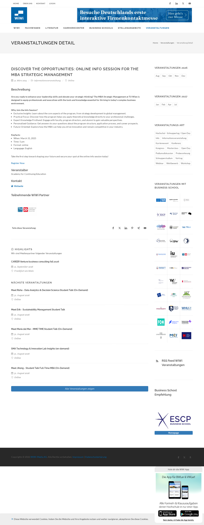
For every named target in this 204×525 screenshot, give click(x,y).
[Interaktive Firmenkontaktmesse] (134, 15)
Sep (164, 76)
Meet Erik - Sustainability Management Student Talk (38, 309)
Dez (183, 76)
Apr (169, 104)
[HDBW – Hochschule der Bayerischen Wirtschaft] (173, 240)
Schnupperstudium (164, 158)
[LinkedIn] (176, 3)
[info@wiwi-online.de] (189, 3)
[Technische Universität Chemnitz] (173, 295)
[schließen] (12, 519)
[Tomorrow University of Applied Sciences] (186, 322)
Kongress (160, 148)
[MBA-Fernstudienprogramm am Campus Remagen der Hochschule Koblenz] (186, 268)
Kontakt (40, 3)
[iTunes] (167, 513)
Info (157, 138)
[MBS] (173, 308)
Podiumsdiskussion (164, 153)
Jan (157, 104)
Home (16, 3)
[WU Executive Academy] (173, 281)
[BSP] (161, 254)
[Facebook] (170, 3)
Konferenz (176, 143)
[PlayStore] (189, 513)
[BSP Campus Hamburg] (161, 268)
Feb (163, 104)
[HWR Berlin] (186, 281)
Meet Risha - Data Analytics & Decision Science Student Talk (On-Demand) (49, 290)
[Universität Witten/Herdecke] (161, 240)
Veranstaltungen (167, 43)
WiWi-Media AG (38, 457)
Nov (177, 76)
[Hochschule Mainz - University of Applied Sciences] (186, 213)
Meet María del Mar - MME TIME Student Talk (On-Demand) (41, 329)
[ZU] (173, 200)
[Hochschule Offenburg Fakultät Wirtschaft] (186, 335)
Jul (175, 104)
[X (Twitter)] (183, 3)
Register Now (18, 163)
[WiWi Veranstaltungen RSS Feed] (157, 361)
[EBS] (161, 335)
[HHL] (173, 268)
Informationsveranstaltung (174, 138)
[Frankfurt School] (173, 322)
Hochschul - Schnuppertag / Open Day (173, 133)
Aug (157, 76)
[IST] (186, 295)
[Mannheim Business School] (173, 227)
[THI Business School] (173, 213)
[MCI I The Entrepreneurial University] (173, 335)
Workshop (185, 163)
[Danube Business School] (186, 240)
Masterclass (172, 148)
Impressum (78, 457)
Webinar (160, 163)
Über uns (27, 3)
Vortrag (178, 158)
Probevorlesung (183, 153)
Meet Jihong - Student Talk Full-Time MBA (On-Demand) (40, 368)
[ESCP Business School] (161, 213)
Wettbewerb (172, 163)
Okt (170, 76)
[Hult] (186, 200)
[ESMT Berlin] (161, 295)
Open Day (185, 148)
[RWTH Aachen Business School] (186, 227)
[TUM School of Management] (161, 200)
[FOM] (161, 322)
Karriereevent (162, 143)
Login (52, 3)
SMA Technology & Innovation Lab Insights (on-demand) (40, 348)
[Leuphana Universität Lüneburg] (161, 308)
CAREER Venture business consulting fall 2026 (35, 261)
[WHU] (186, 308)
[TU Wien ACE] (27, 209)
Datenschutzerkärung (95, 457)
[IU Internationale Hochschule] (173, 254)
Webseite (18, 186)
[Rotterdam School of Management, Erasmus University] (161, 281)
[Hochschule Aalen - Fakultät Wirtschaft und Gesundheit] (161, 227)
